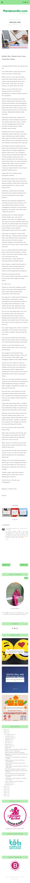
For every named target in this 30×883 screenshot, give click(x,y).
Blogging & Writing (15, 19)
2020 (5, 791)
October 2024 (9, 736)
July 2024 (7, 741)
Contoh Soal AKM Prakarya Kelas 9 (15, 680)
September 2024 (9, 738)
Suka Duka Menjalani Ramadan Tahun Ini (15, 769)
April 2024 (8, 744)
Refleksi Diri (8, 747)
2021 (5, 789)
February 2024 (9, 783)
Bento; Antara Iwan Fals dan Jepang (14, 781)
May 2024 (8, 742)
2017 (5, 796)
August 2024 (8, 739)
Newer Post (6, 565)
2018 (5, 794)
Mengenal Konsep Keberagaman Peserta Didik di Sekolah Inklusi (15, 708)
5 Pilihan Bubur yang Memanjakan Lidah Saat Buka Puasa (16, 766)
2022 (5, 787)
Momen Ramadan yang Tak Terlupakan (15, 752)
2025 (5, 731)
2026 (5, 729)
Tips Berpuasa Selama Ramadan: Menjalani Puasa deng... (15, 778)
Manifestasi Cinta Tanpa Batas (12, 751)
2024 (5, 733)
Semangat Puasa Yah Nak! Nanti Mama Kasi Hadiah (16, 757)
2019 (5, 792)
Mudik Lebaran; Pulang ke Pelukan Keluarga (16, 749)
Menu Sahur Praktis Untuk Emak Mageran (15, 773)
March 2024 (8, 746)
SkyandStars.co (15, 878)
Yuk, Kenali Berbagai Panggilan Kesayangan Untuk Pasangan (15, 651)
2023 (5, 786)
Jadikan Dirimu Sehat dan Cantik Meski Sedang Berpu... (15, 760)
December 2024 (9, 734)
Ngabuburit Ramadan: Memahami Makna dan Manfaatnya (16, 754)
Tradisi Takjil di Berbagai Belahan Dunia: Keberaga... (15, 763)
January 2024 (8, 784)
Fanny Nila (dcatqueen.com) (12, 528)
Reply (7, 539)
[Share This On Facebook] (13, 520)
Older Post (23, 565)
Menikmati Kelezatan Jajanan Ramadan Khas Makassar (16, 771)
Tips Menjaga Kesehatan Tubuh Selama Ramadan (15, 776)
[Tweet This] (15, 520)
